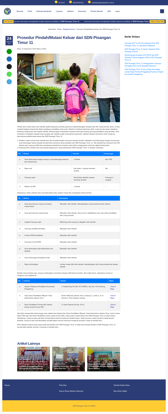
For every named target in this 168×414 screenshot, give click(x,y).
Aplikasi (70, 11)
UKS (109, 11)
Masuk (7, 385)
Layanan (59, 11)
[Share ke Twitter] (9, 66)
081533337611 (78, 3)
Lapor (117, 11)
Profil (30, 11)
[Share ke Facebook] (9, 59)
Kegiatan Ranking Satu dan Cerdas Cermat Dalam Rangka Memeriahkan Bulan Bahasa (103, 366)
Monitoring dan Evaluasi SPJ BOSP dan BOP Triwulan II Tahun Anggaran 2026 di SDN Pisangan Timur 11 (143, 57)
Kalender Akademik (43, 11)
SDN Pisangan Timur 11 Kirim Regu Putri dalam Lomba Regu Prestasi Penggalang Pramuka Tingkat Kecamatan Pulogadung (144, 71)
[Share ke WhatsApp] (9, 74)
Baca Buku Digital (120, 391)
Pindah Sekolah (97, 11)
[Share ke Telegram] (9, 81)
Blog (64, 29)
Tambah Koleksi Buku (121, 385)
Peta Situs (63, 385)
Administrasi (70, 29)
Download (82, 11)
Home (59, 29)
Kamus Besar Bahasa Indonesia (71, 391)
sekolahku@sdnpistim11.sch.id (103, 3)
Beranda (20, 11)
